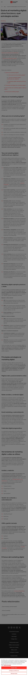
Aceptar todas (14, 667)
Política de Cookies (7, 665)
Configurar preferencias (14, 670)
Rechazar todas (14, 673)
